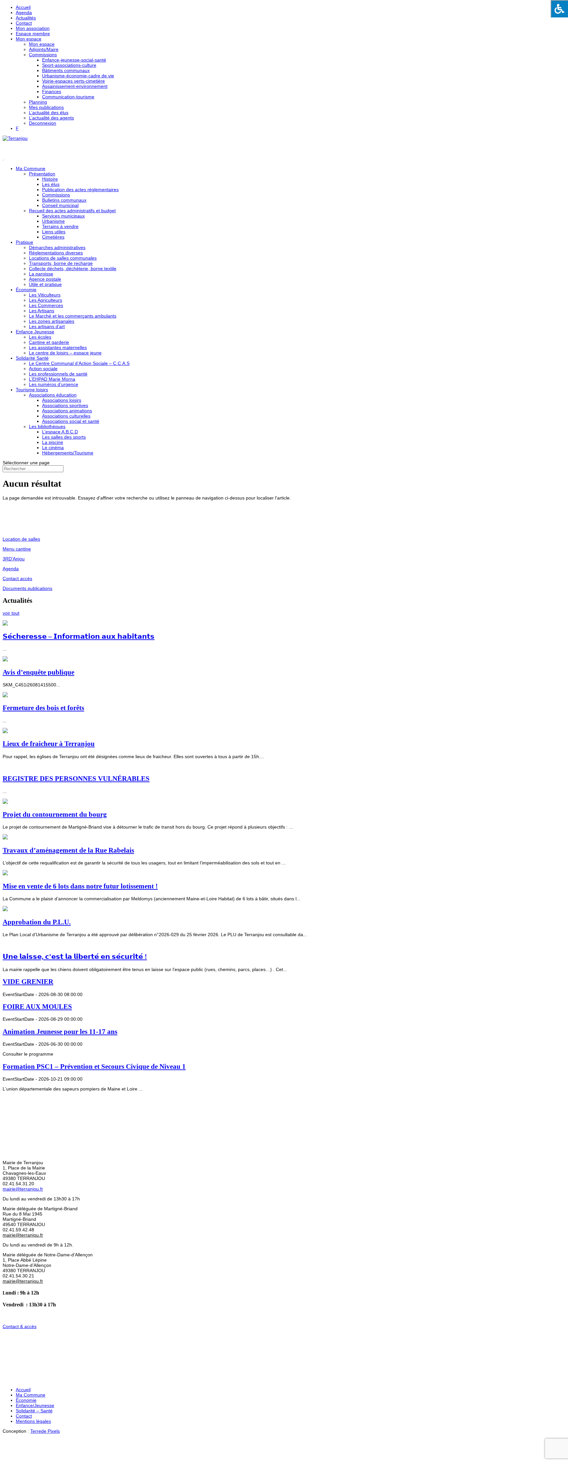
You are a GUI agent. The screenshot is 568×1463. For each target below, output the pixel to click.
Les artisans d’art (47, 326)
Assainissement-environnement (74, 86)
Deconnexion (42, 123)
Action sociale (43, 368)
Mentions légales (33, 1421)
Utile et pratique (45, 284)
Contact (24, 23)
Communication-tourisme (68, 96)
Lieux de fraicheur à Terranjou (49, 744)
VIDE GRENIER (28, 982)
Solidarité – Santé (34, 1410)
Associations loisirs (61, 400)
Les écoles (40, 337)
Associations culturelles (66, 416)
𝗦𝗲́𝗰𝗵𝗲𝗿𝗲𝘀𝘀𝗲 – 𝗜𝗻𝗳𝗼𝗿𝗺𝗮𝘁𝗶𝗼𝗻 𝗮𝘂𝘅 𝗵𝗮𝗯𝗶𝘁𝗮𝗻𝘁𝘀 (78, 636)
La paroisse (41, 273)
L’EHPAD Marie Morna (52, 379)
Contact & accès (19, 1326)
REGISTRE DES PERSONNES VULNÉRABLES (76, 779)
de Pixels (45, 1431)
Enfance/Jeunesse (35, 1405)
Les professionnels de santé (58, 373)
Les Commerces (46, 305)
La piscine (52, 442)
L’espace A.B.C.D (60, 431)
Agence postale (45, 279)
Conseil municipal (60, 205)
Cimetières (53, 237)
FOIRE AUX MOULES (37, 1007)
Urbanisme (53, 221)
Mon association (33, 28)
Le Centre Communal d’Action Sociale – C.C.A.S (79, 363)
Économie (26, 289)
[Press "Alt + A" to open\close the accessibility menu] (559, 8)
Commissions (43, 54)
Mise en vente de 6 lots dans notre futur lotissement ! (80, 886)
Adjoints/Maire (44, 49)
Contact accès (17, 578)
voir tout (11, 613)
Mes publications (46, 107)
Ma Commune (30, 1395)
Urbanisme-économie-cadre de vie (78, 75)
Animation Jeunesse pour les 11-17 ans (60, 1032)
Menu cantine (17, 549)
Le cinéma (53, 447)
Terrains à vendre (60, 226)
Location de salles (21, 539)
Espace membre (33, 33)
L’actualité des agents (51, 117)
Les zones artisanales (51, 321)
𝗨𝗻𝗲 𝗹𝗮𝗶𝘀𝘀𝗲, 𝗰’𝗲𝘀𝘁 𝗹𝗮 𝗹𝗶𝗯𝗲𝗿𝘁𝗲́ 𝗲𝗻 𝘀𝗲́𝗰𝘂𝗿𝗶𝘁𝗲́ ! (75, 957)
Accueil (23, 7)
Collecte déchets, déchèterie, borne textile (72, 268)
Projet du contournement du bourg (55, 814)
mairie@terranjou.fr (23, 1189)
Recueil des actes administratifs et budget (72, 210)
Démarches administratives (57, 247)
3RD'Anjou (14, 558)
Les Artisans (41, 310)
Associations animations (67, 410)
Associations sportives (65, 405)
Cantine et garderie (49, 342)
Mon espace (28, 38)
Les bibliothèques (47, 426)
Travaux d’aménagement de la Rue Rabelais (68, 850)
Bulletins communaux (64, 200)
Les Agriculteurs (45, 300)
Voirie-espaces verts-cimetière (73, 81)
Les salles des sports (64, 437)
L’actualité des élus (48, 112)
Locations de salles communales (63, 258)
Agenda (24, 12)
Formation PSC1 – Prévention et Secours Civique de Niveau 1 (94, 1066)
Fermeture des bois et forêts (43, 708)
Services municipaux (63, 215)
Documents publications (27, 588)
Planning (38, 102)
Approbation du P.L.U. (37, 922)
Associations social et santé (70, 421)
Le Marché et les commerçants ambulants (72, 316)
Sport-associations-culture (69, 65)
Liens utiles (53, 231)
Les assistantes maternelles (58, 347)
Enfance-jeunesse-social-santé (74, 60)
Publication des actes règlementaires (80, 189)
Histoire (50, 179)
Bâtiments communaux (66, 70)
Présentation (42, 173)
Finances (51, 91)
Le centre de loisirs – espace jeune (65, 352)
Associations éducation (53, 395)
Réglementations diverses (56, 252)
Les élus (50, 184)
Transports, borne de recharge (61, 263)
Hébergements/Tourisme (67, 452)
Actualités (26, 17)
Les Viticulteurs (44, 294)
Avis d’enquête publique (38, 672)
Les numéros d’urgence (53, 384)
